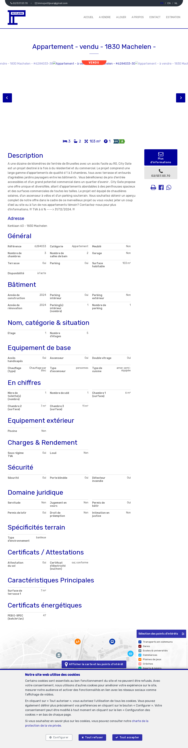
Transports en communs (158, 641)
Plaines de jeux (152, 659)
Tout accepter (129, 737)
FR (161, 3)
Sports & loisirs (152, 668)
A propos (138, 17)
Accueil (88, 17)
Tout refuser (94, 737)
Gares (146, 646)
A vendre (105, 17)
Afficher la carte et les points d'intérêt (95, 664)
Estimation (173, 17)
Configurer (61, 737)
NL (176, 3)
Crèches (148, 663)
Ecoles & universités (155, 650)
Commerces (150, 655)
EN (169, 3)
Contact (155, 17)
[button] (161, 634)
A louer (121, 17)
